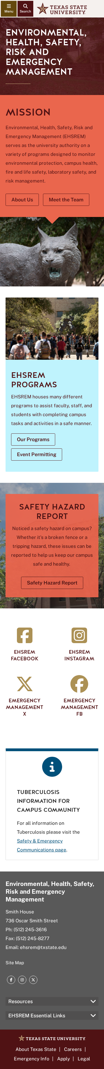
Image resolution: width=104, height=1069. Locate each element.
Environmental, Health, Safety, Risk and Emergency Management (50, 891)
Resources (20, 1001)
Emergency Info (31, 1058)
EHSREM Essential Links (36, 1015)
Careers (73, 1049)
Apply (63, 1058)
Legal (84, 1058)
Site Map (15, 962)
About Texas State (36, 1049)
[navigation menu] (9, 9)
